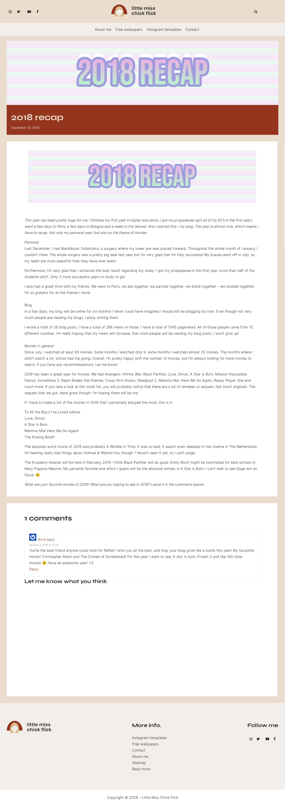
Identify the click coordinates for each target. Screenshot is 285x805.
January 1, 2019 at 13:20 (43, 545)
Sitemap (139, 762)
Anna (41, 539)
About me (103, 29)
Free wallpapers (129, 29)
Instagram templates (164, 29)
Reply (34, 569)
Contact (192, 29)
